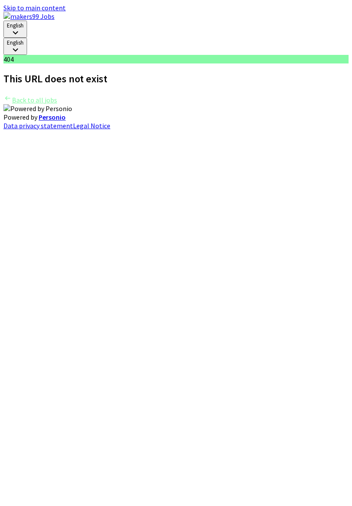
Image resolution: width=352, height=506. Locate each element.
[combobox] (15, 29)
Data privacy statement (38, 125)
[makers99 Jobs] (29, 16)
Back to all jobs (34, 100)
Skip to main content (34, 7)
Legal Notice (91, 125)
